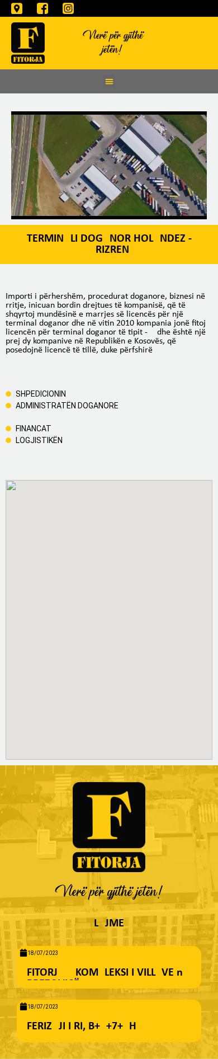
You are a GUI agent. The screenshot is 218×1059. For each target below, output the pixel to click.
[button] (109, 81)
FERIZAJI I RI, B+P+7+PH (81, 1026)
